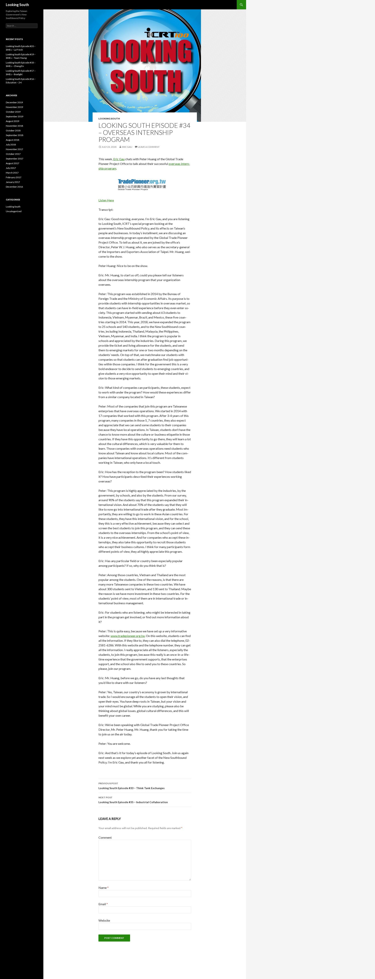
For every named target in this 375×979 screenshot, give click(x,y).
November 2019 (14, 107)
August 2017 (12, 163)
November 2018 (14, 125)
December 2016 (14, 186)
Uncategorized (13, 211)
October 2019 (13, 111)
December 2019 (14, 102)
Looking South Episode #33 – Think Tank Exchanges (131, 786)
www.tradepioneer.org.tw (128, 636)
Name (103, 887)
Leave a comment (149, 146)
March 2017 (12, 172)
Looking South (17, 5)
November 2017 (14, 149)
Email (103, 904)
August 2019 (12, 121)
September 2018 (14, 135)
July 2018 (11, 144)
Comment (105, 837)
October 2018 (13, 130)
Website (104, 920)
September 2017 (14, 158)
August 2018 (12, 139)
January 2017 (13, 182)
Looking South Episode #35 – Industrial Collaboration (133, 800)
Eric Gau (127, 146)
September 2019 (14, 116)
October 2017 (13, 153)
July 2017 (11, 167)
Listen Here (106, 200)
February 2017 (13, 177)
